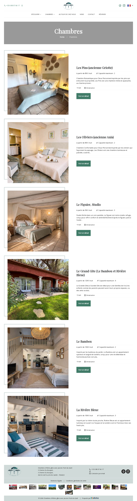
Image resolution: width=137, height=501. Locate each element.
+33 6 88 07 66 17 (97, 469)
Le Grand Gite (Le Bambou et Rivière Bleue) (101, 273)
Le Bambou (84, 341)
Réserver (102, 14)
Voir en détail (83, 96)
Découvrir (35, 14)
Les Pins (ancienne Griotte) (94, 68)
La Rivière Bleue (87, 410)
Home (62, 37)
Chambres (49, 14)
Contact (91, 14)
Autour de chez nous (67, 14)
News (82, 14)
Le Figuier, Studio (88, 205)
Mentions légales (56, 481)
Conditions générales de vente (76, 481)
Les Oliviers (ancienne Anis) (95, 137)
